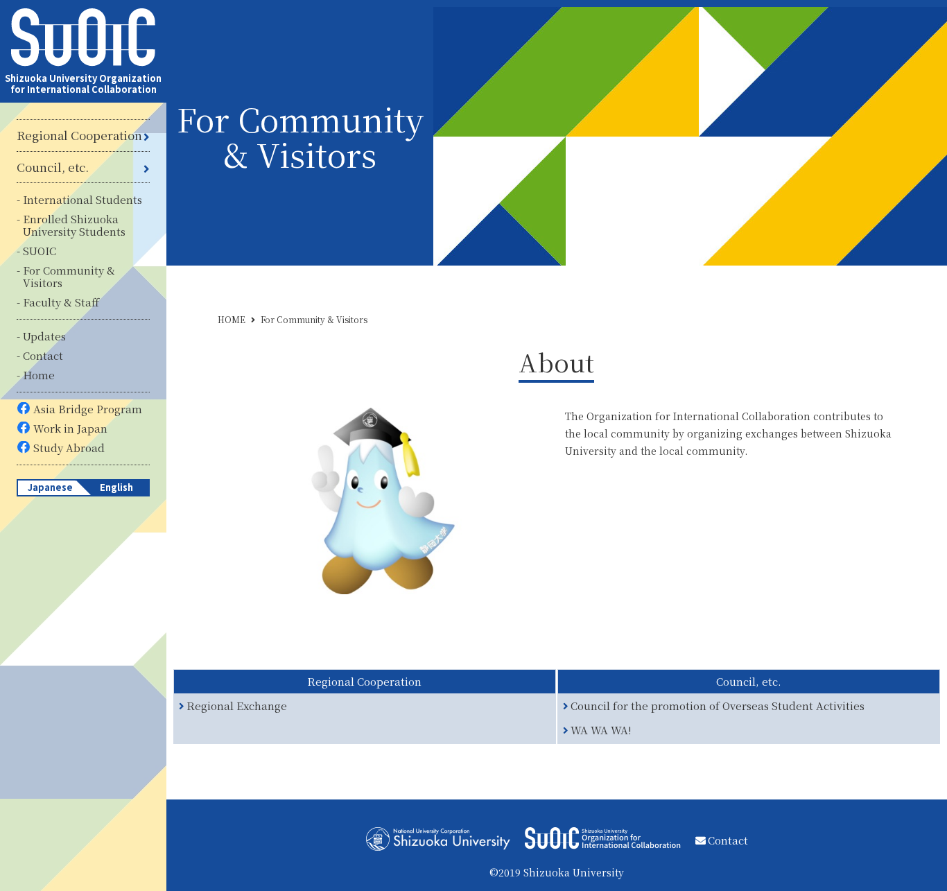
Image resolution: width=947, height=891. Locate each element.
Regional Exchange (237, 706)
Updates (44, 336)
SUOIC (39, 250)
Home (39, 374)
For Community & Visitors (69, 276)
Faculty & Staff (61, 302)
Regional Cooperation (79, 135)
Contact (43, 355)
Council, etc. (53, 167)
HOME (231, 319)
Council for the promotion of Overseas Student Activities (718, 706)
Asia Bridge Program (87, 408)
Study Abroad (69, 447)
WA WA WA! (601, 730)
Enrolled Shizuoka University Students (74, 225)
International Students (82, 199)
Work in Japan (70, 428)
